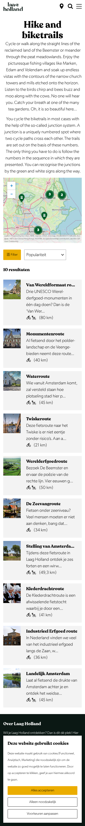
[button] (44, 217)
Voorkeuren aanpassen (42, 814)
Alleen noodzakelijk (42, 802)
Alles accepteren (42, 790)
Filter (14, 255)
